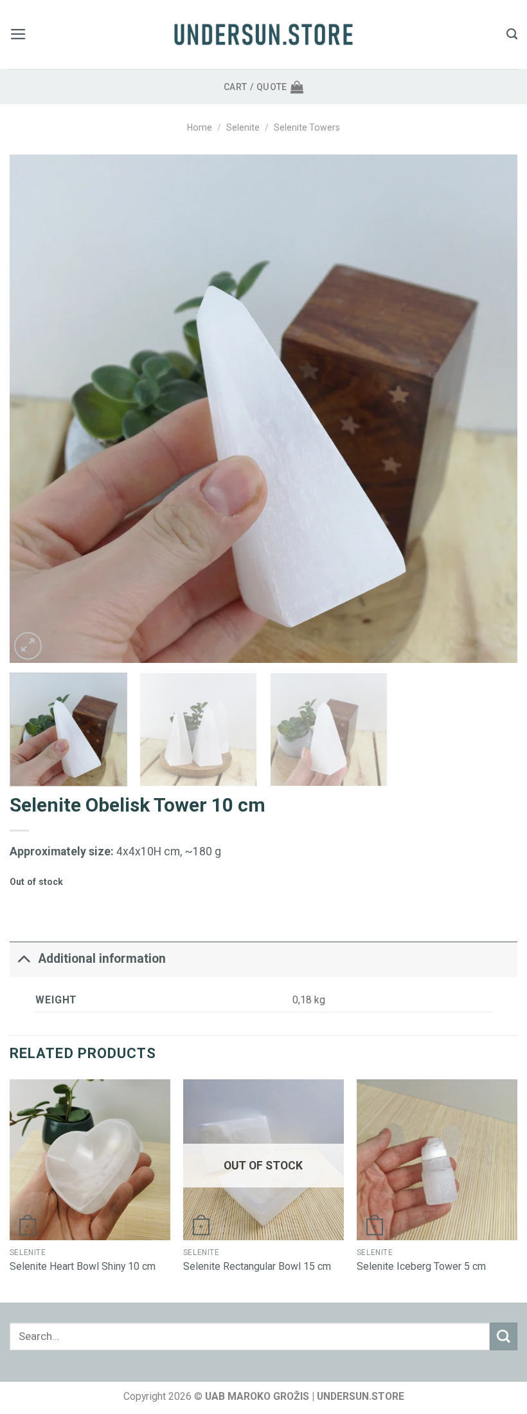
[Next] (491, 409)
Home (199, 127)
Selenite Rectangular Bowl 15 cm (257, 1266)
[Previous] (36, 409)
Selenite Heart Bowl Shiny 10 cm (83, 1266)
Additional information (102, 958)
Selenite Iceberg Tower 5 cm (421, 1266)
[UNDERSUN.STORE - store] (263, 34)
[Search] (511, 34)
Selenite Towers (307, 127)
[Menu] (18, 34)
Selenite (243, 127)
